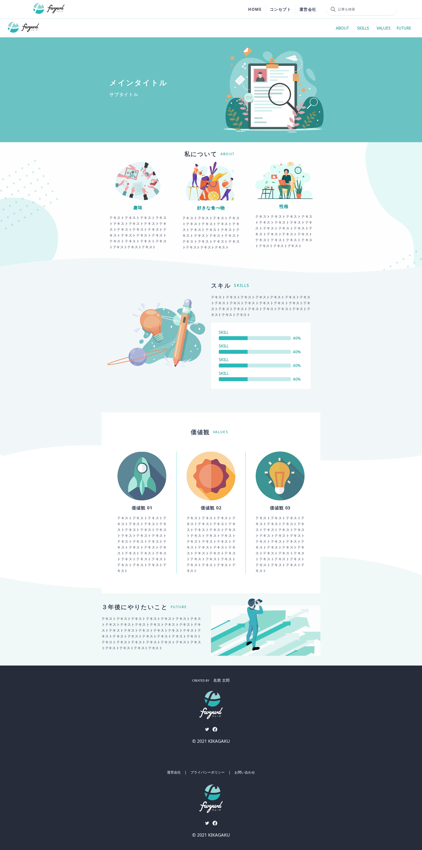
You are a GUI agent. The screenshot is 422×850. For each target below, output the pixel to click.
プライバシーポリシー (207, 772)
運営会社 (307, 9)
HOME (255, 9)
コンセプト (280, 9)
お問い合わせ (244, 772)
